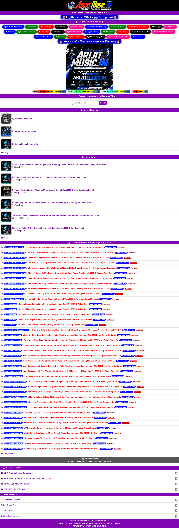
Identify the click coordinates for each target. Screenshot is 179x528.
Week (90, 461)
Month (98, 461)
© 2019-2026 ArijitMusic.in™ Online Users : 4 (89, 520)
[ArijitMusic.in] (89, 5)
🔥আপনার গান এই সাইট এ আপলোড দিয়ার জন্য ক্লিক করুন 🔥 (89, 41)
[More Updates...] (8, 453)
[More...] (4, 152)
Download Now (110, 247)
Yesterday (80, 461)
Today (70, 461)
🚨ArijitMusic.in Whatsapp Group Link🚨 (89, 17)
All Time (107, 461)
